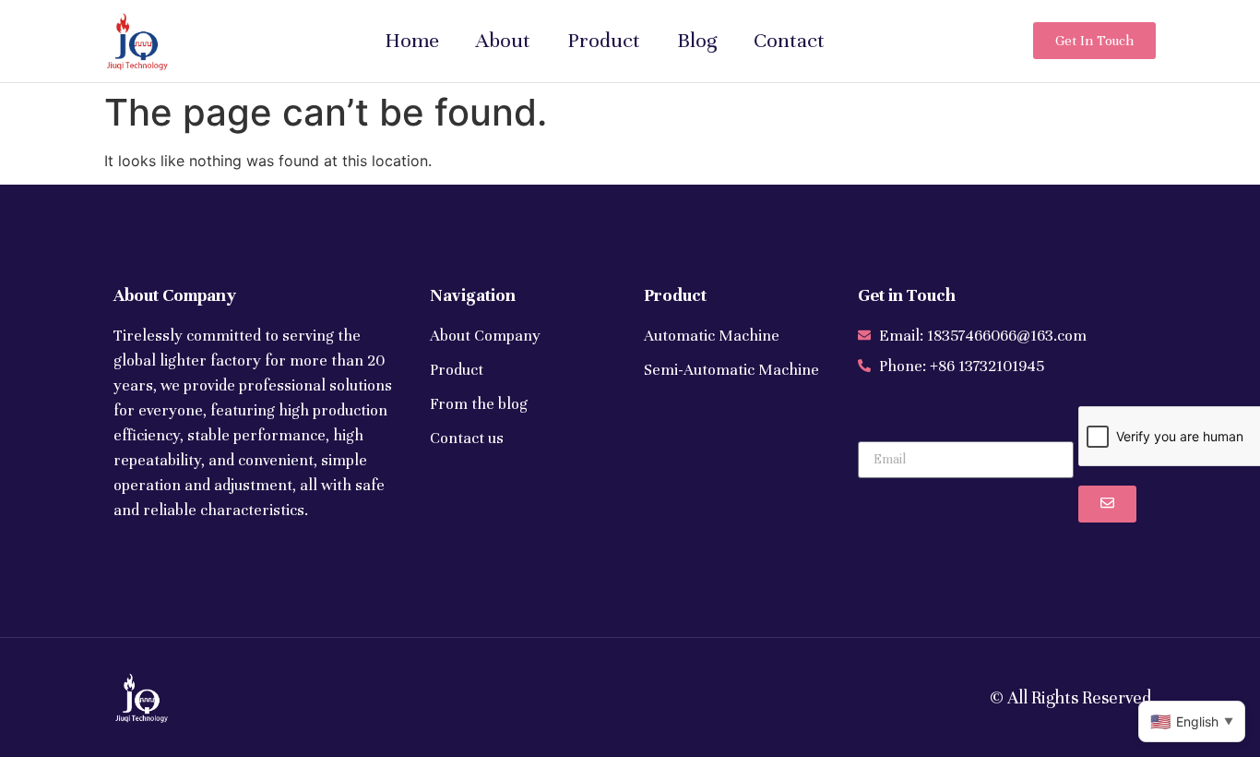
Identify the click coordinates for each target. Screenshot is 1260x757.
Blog (697, 40)
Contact (789, 40)
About (503, 40)
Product (603, 40)
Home (412, 40)
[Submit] (1107, 504)
